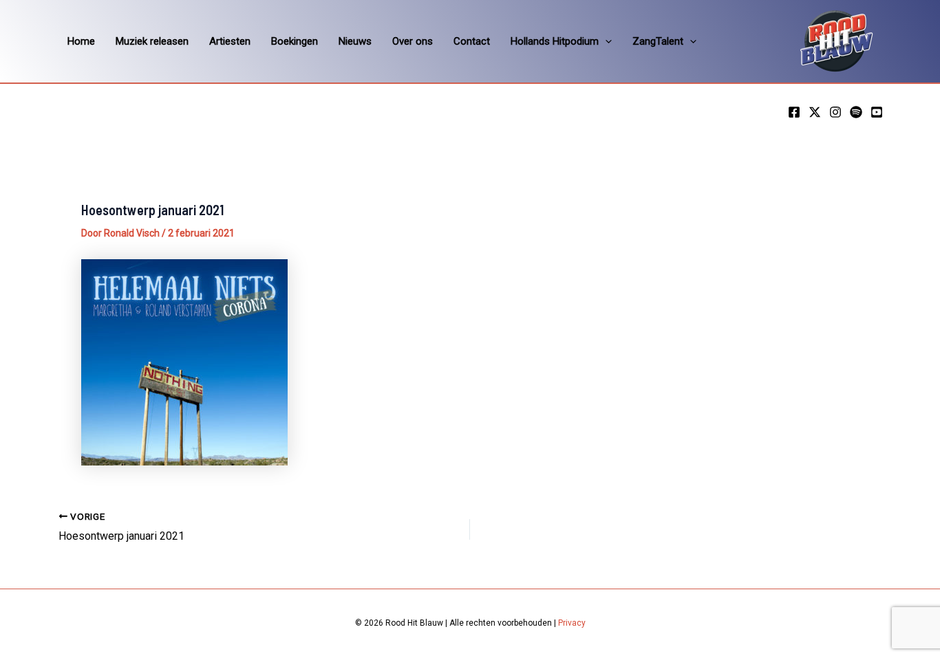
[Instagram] (835, 112)
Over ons (412, 41)
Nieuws (355, 41)
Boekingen (294, 41)
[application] (605, 41)
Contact (471, 41)
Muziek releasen (152, 41)
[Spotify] (856, 112)
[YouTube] (876, 112)
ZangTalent (657, 41)
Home (81, 41)
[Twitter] (815, 112)
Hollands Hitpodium (555, 41)
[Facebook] (794, 112)
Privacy (572, 623)
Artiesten (229, 41)
